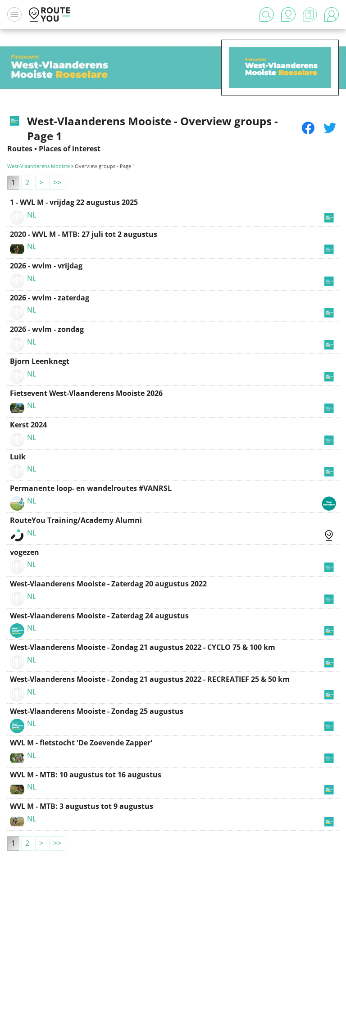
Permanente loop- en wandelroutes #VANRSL (91, 488)
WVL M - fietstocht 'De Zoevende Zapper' (81, 743)
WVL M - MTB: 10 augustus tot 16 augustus (85, 775)
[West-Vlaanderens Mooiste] (280, 81)
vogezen (24, 552)
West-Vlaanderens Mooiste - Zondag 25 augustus (96, 711)
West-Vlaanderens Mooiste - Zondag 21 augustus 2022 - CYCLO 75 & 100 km (142, 647)
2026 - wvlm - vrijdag (46, 266)
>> (57, 182)
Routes (19, 149)
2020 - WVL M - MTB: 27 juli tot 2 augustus (83, 234)
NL (31, 215)
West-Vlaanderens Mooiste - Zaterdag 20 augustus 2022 (108, 584)
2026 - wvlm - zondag (47, 329)
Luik (18, 457)
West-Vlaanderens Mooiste (38, 166)
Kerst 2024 (28, 425)
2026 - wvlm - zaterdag (49, 298)
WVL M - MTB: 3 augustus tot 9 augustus (81, 806)
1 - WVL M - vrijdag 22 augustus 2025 (74, 202)
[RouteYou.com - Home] (49, 14)
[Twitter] (330, 128)
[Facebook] (308, 128)
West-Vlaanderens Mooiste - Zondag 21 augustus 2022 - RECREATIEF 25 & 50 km (150, 679)
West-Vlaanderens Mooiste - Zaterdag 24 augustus (99, 616)
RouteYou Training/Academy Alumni (76, 520)
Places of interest (69, 149)
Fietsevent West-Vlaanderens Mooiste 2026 (86, 393)
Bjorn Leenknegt (39, 361)
